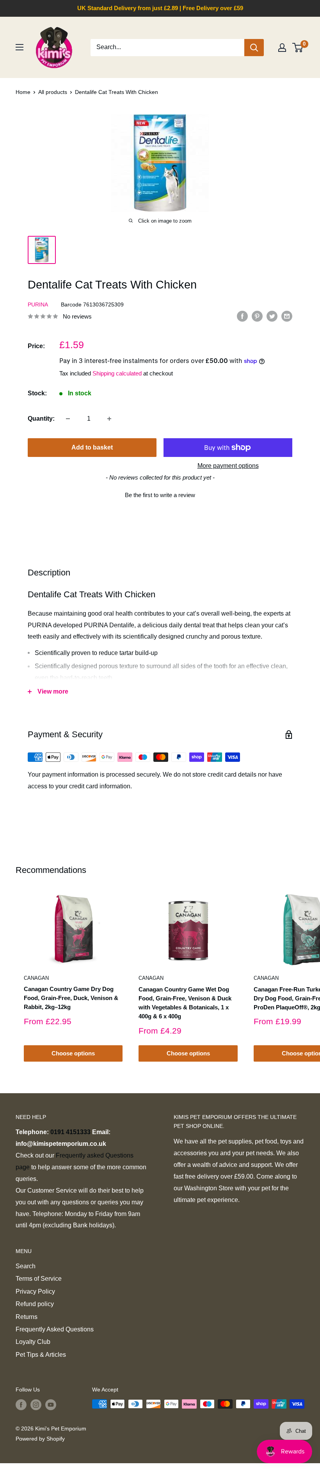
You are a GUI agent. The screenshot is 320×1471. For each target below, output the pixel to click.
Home (23, 92)
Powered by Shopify (40, 1439)
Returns (26, 1316)
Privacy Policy (35, 1291)
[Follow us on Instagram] (35, 1404)
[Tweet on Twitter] (272, 316)
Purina (38, 304)
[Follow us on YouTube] (50, 1404)
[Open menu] (19, 47)
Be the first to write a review (160, 495)
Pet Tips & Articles (41, 1354)
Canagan (36, 978)
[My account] (282, 47)
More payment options (228, 465)
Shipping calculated (117, 373)
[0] (298, 47)
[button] (160, 494)
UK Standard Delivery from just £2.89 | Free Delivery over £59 (160, 8)
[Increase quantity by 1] (109, 419)
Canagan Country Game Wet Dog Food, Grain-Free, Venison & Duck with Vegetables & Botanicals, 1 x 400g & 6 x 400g (185, 1003)
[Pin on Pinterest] (257, 316)
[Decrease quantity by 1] (68, 419)
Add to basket (92, 447)
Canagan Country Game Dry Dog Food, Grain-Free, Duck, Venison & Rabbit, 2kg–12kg (71, 998)
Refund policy (35, 1304)
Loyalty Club (33, 1341)
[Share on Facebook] (242, 316)
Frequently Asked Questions (55, 1329)
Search (26, 1266)
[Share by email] (286, 316)
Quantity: (41, 418)
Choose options (73, 1053)
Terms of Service (39, 1278)
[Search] (254, 47)
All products (52, 92)
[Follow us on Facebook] (21, 1404)
